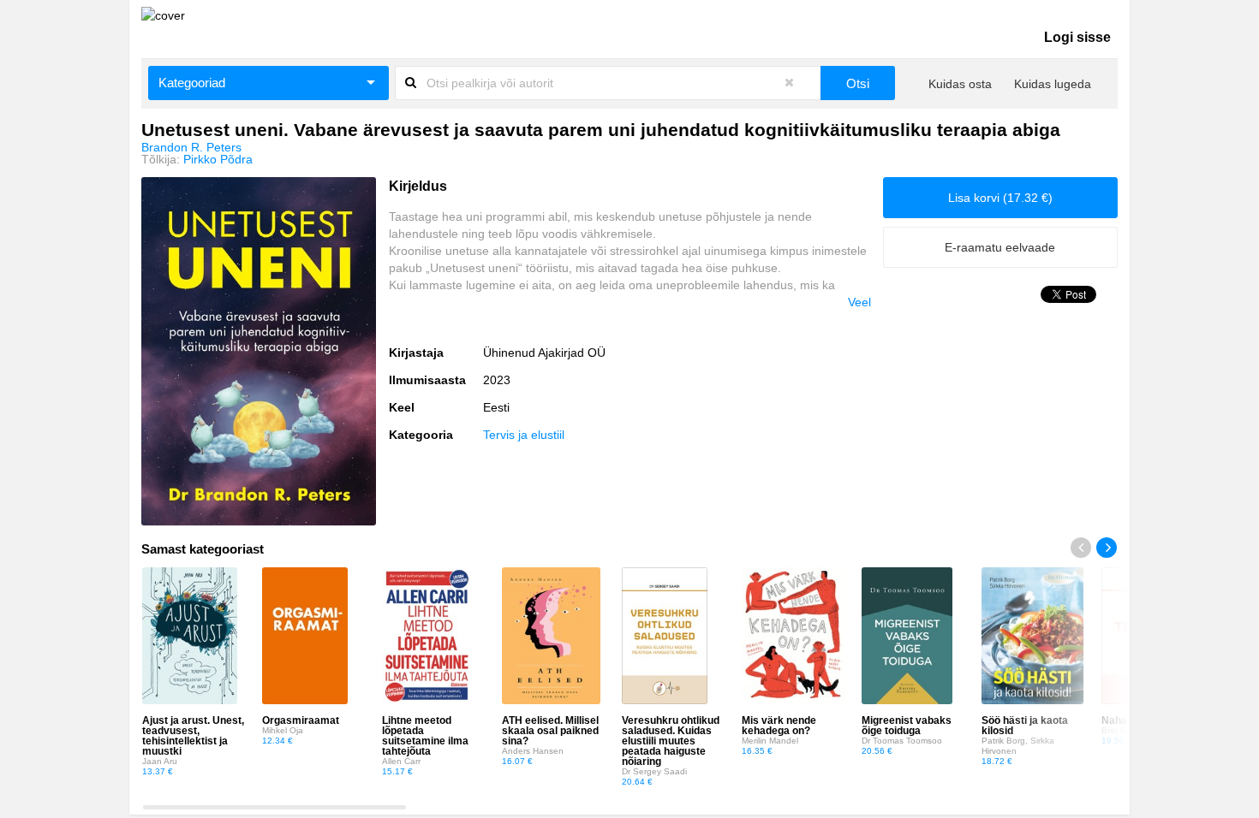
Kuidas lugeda (1052, 84)
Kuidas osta (960, 84)
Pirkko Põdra (218, 159)
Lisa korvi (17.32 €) (1000, 197)
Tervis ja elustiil (523, 435)
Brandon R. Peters (191, 147)
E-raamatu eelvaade (1000, 247)
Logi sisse (1077, 37)
